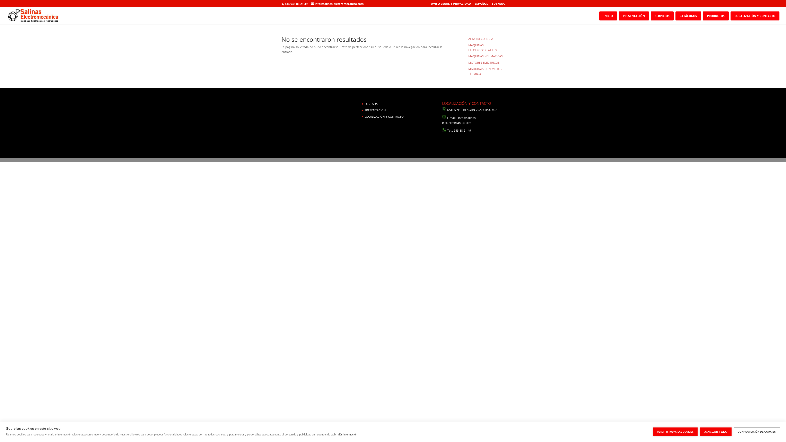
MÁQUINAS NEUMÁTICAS (485, 56)
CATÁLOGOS (688, 16)
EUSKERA (498, 4)
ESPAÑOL (481, 4)
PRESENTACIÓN (634, 16)
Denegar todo (715, 431)
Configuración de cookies (757, 431)
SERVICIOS (662, 16)
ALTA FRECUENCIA (480, 39)
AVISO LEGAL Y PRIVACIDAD (451, 4)
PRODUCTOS (716, 16)
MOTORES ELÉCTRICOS (484, 62)
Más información (347, 434)
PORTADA (371, 104)
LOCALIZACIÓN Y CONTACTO (755, 16)
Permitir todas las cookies (675, 432)
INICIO (608, 16)
